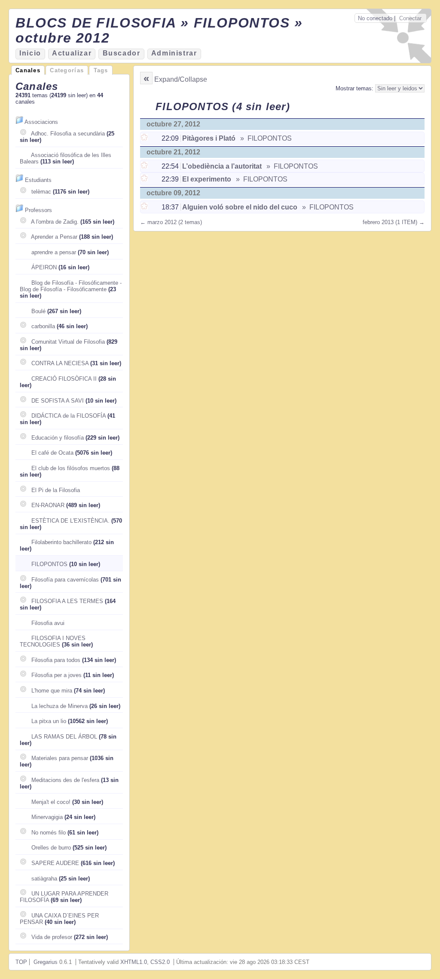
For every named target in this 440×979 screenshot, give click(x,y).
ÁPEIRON (44, 267)
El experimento (206, 179)
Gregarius (46, 962)
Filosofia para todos (55, 660)
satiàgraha (44, 878)
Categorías (67, 70)
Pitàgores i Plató (208, 138)
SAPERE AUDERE (55, 863)
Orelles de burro (51, 847)
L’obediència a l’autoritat (222, 166)
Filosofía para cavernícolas (65, 579)
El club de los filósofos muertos (70, 468)
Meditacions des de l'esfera (65, 780)
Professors (38, 210)
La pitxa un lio (48, 721)
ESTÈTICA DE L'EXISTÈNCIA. (70, 520)
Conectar (410, 18)
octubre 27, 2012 (173, 124)
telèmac (41, 191)
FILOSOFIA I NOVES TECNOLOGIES (53, 641)
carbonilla (43, 326)
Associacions (41, 122)
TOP (21, 962)
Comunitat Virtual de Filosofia (68, 342)
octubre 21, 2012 (173, 152)
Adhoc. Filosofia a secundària (68, 133)
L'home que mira (51, 690)
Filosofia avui (47, 623)
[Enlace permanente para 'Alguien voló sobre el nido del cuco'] (145, 207)
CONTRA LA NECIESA (60, 363)
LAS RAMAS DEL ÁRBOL (64, 736)
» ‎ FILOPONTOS (265, 138)
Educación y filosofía (57, 437)
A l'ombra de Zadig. (55, 222)
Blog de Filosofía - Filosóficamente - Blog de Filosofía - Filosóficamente (71, 286)
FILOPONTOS (49, 564)
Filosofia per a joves (56, 675)
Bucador (122, 53)
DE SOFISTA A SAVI (57, 400)
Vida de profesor (51, 937)
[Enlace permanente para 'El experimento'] (145, 179)
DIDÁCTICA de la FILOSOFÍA (68, 416)
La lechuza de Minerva (59, 706)
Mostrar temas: (355, 88)
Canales (27, 70)
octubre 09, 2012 (173, 193)
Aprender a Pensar (54, 237)
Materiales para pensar (59, 758)
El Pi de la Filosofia (55, 490)
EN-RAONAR (47, 505)
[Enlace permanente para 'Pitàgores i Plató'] (145, 138)
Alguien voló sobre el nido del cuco (239, 207)
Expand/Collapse (180, 79)
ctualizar (72, 53)
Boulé (38, 311)
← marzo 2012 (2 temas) (171, 222)
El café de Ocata (52, 452)
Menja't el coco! (50, 802)
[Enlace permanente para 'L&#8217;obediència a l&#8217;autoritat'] (145, 166)
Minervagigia (47, 817)
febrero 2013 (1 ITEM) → (394, 222)
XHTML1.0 (133, 962)
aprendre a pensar (53, 252)
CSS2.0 (160, 962)
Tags (101, 70)
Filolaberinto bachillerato (61, 542)
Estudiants (38, 180)
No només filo (48, 832)
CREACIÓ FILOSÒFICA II (64, 379)
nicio (30, 53)
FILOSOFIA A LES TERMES (67, 601)
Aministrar (174, 53)
